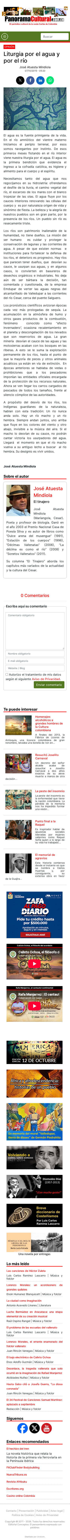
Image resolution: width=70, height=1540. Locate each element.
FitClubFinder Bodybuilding (23, 1467)
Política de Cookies (23, 1515)
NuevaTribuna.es (17, 1474)
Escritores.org (15, 1488)
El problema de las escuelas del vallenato (32, 1327)
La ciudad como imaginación (24, 1300)
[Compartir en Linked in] (40, 80)
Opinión (9, 46)
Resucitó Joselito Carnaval (47, 756)
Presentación (26, 1510)
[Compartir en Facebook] (30, 80)
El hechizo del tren (18, 1448)
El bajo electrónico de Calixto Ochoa (29, 1357)
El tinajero (41, 502)
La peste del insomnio (50, 791)
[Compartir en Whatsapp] (50, 80)
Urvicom (41, 1537)
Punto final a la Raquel (45, 822)
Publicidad (42, 1510)
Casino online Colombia (21, 1495)
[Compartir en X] (20, 80)
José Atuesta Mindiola (35, 67)
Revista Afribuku (17, 1481)
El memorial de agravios (45, 856)
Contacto (11, 1510)
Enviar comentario (49, 685)
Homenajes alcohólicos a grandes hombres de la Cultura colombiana (49, 723)
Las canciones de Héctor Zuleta (26, 1270)
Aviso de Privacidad (46, 679)
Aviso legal (56, 1510)
